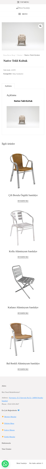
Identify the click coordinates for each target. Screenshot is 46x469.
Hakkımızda (6, 443)
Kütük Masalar (9, 437)
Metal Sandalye (22, 463)
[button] (23, 14)
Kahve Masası (9, 430)
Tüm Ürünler (6, 449)
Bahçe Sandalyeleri (18, 74)
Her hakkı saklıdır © (36, 463)
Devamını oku (23, 201)
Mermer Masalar (10, 417)
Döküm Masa (9, 423)
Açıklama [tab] (8, 86)
